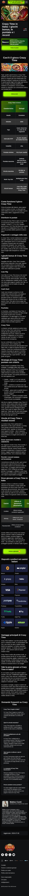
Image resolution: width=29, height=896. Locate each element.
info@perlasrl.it (5, 882)
